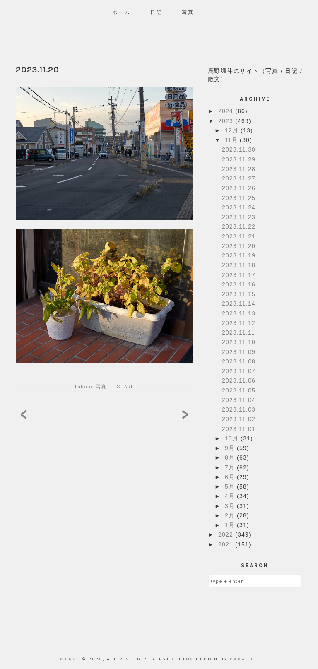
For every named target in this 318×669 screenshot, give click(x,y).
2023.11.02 (238, 419)
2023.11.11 (238, 332)
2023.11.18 (238, 265)
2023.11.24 (238, 207)
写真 (188, 12)
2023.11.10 (238, 342)
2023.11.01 (238, 429)
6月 (231, 477)
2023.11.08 (238, 361)
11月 (232, 140)
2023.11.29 (238, 159)
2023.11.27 (238, 178)
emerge (69, 659)
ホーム (121, 12)
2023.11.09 (238, 352)
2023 (226, 121)
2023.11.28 (238, 169)
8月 (231, 457)
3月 (231, 506)
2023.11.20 (238, 246)
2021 (226, 544)
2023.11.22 (238, 226)
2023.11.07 (238, 371)
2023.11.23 (238, 217)
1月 (231, 525)
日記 (156, 12)
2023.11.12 (238, 323)
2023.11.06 (238, 380)
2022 (226, 534)
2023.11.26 (238, 188)
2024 (226, 111)
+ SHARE (123, 387)
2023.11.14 (238, 303)
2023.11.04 (238, 400)
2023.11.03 (238, 409)
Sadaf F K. (246, 659)
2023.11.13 (238, 313)
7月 (231, 467)
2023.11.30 (238, 149)
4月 (231, 496)
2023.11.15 (238, 294)
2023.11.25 (238, 198)
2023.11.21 (238, 236)
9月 (231, 448)
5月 (231, 486)
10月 (233, 438)
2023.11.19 (238, 255)
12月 (233, 130)
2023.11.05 (238, 390)
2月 (231, 515)
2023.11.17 (238, 275)
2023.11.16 (238, 284)
